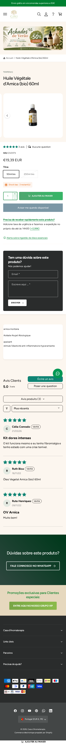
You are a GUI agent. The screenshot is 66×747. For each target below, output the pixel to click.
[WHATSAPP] (53, 14)
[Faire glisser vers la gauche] (7, 115)
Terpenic (8, 72)
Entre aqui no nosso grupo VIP (33, 605)
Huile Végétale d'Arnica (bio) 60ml (32, 58)
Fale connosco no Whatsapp (30, 565)
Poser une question (45, 386)
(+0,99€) (34, 228)
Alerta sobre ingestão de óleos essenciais (27, 237)
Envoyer (15, 303)
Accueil (9, 58)
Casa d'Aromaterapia (36, 729)
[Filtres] (6, 408)
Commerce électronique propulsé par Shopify (33, 733)
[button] (5, 14)
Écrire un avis (45, 379)
